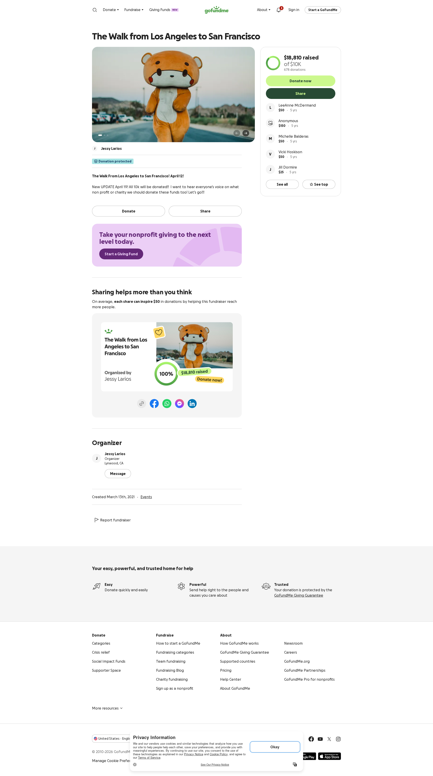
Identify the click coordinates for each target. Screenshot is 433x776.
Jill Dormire (288, 167)
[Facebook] (154, 404)
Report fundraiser (115, 520)
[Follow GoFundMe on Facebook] (311, 739)
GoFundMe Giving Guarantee (298, 595)
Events (146, 497)
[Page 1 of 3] (100, 135)
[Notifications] (278, 9)
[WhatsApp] (166, 404)
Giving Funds (163, 10)
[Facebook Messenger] (179, 404)
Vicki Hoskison (290, 152)
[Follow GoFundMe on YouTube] (320, 739)
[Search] (94, 9)
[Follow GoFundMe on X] (329, 739)
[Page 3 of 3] (107, 135)
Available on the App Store (329, 756)
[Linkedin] (192, 404)
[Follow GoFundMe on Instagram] (338, 739)
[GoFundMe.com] (216, 10)
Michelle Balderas (294, 136)
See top (321, 184)
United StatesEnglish (115, 738)
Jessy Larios (115, 454)
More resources (105, 708)
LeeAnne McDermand (297, 105)
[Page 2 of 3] (104, 135)
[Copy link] (141, 404)
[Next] (245, 133)
